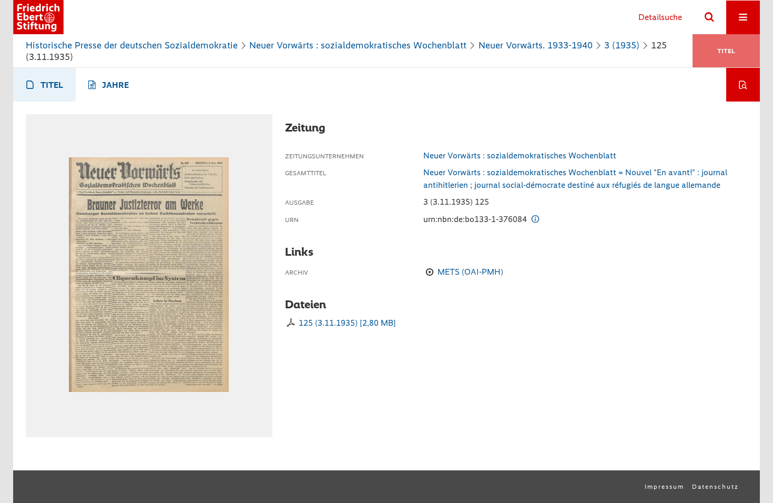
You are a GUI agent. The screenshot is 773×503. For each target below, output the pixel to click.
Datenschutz (715, 486)
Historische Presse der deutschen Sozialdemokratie (132, 45)
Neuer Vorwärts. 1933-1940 (536, 45)
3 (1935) (621, 45)
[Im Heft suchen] (743, 85)
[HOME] (38, 17)
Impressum (664, 486)
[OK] (709, 17)
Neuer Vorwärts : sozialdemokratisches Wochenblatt (357, 45)
